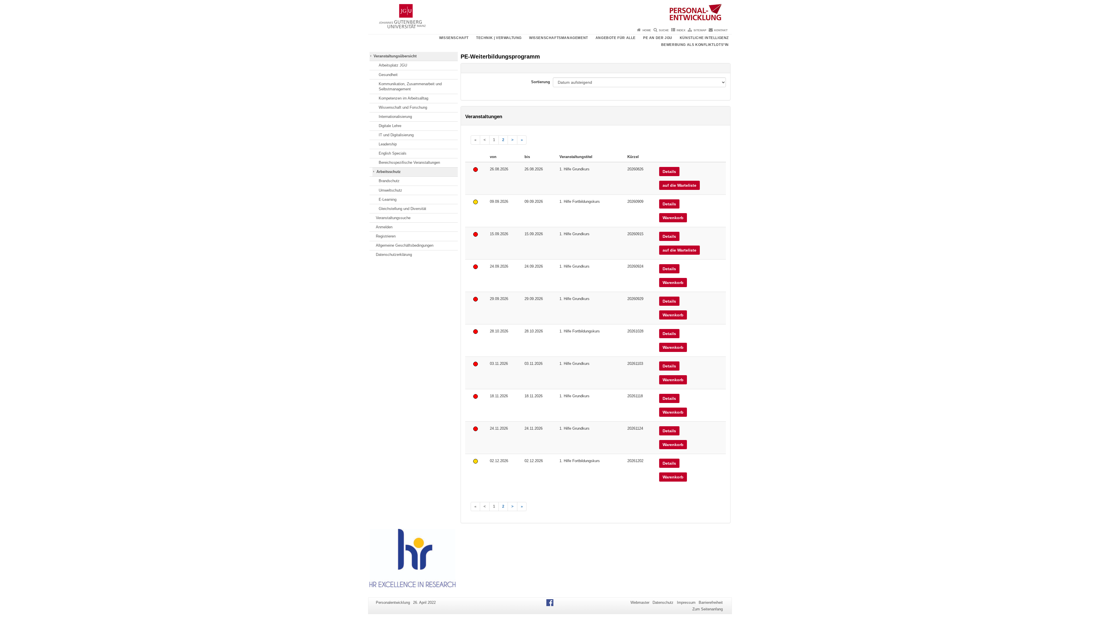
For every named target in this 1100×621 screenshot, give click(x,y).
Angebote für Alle (616, 38)
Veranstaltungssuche (393, 218)
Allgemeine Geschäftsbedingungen (404, 245)
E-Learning (387, 199)
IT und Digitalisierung (396, 135)
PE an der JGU (657, 38)
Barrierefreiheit (711, 602)
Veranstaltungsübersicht (395, 56)
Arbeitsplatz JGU (393, 65)
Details (669, 171)
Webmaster (639, 602)
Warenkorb (673, 217)
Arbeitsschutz (388, 172)
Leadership (388, 144)
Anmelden (384, 227)
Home (647, 30)
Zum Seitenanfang (707, 609)
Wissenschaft (454, 38)
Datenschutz (663, 602)
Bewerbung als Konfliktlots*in (695, 45)
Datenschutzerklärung (394, 254)
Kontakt (721, 30)
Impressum (686, 602)
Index (681, 30)
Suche (664, 30)
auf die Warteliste (679, 185)
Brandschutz (389, 181)
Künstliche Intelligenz (704, 38)
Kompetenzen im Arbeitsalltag (403, 98)
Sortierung (540, 82)
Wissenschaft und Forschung (403, 107)
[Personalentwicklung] (550, 13)
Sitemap (700, 30)
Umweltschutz (390, 190)
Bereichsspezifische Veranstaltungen (409, 162)
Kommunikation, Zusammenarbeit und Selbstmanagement (410, 86)
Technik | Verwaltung (499, 38)
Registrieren (386, 236)
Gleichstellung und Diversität (402, 209)
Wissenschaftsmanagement (558, 38)
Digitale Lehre (390, 126)
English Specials (392, 153)
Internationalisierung (395, 116)
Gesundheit (388, 75)
